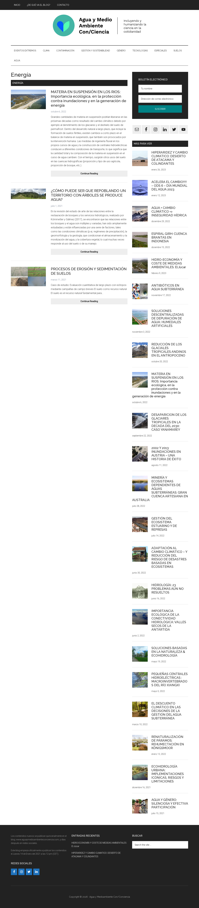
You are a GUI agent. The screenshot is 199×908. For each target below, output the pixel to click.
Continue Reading (96, 174)
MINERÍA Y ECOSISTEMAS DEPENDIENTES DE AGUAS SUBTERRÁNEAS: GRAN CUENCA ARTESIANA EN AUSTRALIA (160, 489)
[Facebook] (14, 872)
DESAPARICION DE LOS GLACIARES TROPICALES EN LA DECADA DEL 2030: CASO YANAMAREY (168, 422)
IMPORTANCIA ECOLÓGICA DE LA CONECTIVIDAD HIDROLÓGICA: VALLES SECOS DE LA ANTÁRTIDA (168, 620)
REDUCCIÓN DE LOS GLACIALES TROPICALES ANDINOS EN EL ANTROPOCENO (168, 349)
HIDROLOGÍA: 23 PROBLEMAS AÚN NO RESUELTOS (167, 588)
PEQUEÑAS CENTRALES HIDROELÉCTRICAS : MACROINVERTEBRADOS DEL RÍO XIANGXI (169, 679)
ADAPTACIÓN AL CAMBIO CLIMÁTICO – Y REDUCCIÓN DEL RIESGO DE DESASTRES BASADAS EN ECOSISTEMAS (169, 557)
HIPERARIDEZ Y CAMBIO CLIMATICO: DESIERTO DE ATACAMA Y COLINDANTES (169, 158)
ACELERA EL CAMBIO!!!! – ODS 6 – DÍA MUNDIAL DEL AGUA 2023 (169, 185)
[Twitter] (29, 872)
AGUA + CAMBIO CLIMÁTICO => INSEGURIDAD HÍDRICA (169, 211)
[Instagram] (21, 872)
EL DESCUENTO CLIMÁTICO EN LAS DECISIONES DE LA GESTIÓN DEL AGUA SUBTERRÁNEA (166, 711)
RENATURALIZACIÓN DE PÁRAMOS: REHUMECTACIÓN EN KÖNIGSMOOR (167, 742)
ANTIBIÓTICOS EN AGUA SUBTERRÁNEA (167, 287)
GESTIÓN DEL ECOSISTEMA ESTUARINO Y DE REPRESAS (164, 524)
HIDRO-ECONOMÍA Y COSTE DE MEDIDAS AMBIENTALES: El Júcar (168, 263)
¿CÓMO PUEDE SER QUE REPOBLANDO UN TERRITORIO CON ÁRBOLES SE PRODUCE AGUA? (88, 195)
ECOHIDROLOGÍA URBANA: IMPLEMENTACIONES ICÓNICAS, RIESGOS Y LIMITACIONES (167, 774)
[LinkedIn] (36, 872)
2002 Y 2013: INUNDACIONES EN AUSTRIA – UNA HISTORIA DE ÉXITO (166, 453)
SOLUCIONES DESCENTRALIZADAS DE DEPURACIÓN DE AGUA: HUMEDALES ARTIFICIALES (167, 318)
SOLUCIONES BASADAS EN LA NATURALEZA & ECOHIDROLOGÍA (169, 651)
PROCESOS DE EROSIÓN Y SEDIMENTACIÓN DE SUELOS (89, 271)
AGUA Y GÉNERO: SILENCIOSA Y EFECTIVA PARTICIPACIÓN (169, 803)
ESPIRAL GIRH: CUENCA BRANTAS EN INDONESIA (169, 237)
